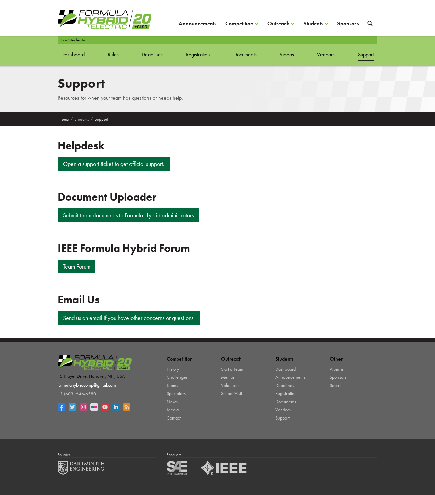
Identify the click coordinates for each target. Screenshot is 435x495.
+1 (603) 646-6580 (77, 394)
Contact (174, 418)
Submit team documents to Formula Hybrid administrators (128, 215)
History (173, 369)
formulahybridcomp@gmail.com (87, 385)
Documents (245, 54)
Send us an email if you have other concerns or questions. (129, 318)
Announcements (197, 23)
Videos (287, 54)
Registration (198, 54)
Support (366, 54)
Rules (113, 54)
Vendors (326, 54)
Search (336, 385)
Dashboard (73, 54)
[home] (104, 19)
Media (173, 410)
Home (63, 119)
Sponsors (348, 23)
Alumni (336, 369)
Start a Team (232, 369)
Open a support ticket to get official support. (113, 164)
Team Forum (76, 266)
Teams (172, 385)
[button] (242, 26)
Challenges (177, 377)
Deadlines (152, 54)
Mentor (227, 377)
